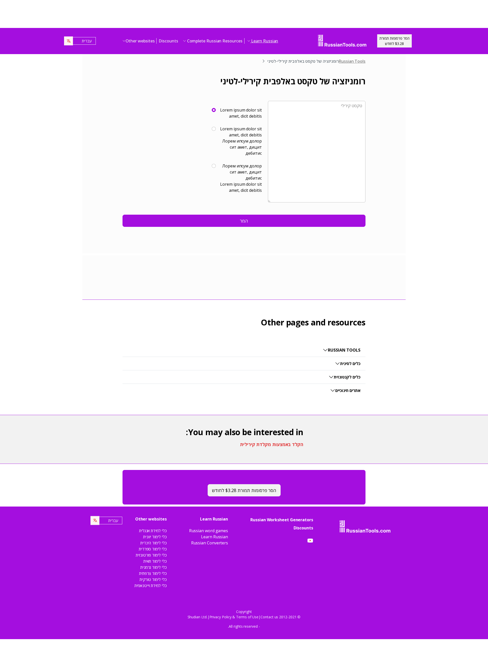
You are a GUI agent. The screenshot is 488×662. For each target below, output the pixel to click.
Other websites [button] (140, 41)
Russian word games (208, 530)
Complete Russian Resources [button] (214, 41)
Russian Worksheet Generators (281, 520)
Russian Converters (209, 543)
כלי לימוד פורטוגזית (151, 555)
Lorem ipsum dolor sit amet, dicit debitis (241, 113)
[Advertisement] (244, 15)
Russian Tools (352, 61)
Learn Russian (214, 537)
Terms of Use (247, 616)
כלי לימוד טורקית (153, 579)
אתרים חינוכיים (347, 390)
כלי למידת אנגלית (153, 530)
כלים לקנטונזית (347, 377)
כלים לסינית (350, 363)
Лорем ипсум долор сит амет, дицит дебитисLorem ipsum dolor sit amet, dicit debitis (241, 178)
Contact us (269, 616)
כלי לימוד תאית (155, 561)
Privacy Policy (220, 616)
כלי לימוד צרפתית (153, 573)
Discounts (168, 41)
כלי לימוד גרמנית (153, 567)
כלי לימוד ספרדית (153, 549)
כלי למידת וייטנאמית (150, 585)
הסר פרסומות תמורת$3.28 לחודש (394, 41)
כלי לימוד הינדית (153, 543)
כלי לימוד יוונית (155, 537)
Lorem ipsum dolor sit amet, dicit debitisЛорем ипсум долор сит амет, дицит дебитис (241, 141)
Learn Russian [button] (264, 41)
